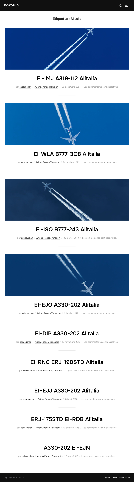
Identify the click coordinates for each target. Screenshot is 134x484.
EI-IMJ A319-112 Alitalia (67, 78)
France (45, 87)
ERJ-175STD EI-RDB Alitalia (67, 419)
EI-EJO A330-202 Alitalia (67, 304)
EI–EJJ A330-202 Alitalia (66, 390)
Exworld (11, 5)
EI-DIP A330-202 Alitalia (67, 333)
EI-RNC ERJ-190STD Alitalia (66, 362)
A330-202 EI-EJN (67, 447)
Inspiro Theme (111, 477)
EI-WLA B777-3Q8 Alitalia (67, 154)
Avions (38, 87)
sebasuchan (25, 87)
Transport (53, 87)
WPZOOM (125, 477)
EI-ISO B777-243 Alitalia (67, 229)
